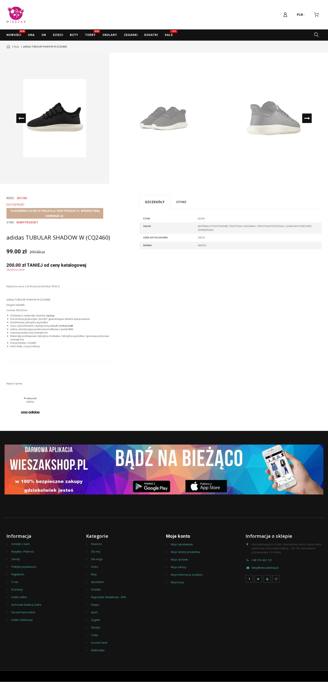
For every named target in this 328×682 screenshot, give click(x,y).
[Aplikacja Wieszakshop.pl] (164, 469)
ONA (31, 35)
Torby (92, 33)
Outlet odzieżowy (22, 620)
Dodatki (151, 35)
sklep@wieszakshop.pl (264, 567)
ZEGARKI (130, 35)
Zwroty (15, 559)
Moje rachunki (179, 559)
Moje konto (178, 536)
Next (307, 118)
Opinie (181, 202)
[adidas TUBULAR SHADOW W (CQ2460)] (54, 118)
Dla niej (95, 551)
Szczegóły (155, 202)
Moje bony (177, 582)
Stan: (10, 222)
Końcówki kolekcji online (26, 604)
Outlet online (19, 597)
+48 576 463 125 (261, 560)
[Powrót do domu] (8, 47)
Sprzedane (97, 582)
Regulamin (17, 574)
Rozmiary (17, 589)
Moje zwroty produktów (185, 552)
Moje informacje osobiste (187, 574)
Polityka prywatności (23, 566)
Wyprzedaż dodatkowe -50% (108, 597)
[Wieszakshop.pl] (15, 15)
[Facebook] (249, 579)
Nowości (15, 33)
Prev (21, 118)
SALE (170, 33)
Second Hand (99, 642)
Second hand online (23, 612)
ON (44, 35)
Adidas (30, 401)
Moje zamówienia (182, 544)
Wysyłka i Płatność (22, 551)
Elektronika (97, 650)
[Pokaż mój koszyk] (316, 14)
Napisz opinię (14, 383)
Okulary (109, 35)
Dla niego (97, 559)
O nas (14, 582)
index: (10, 198)
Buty (74, 35)
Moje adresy (178, 567)
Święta (95, 604)
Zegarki (95, 620)
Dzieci (58, 35)
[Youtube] (267, 579)
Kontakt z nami (20, 544)
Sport (94, 612)
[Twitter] (258, 579)
